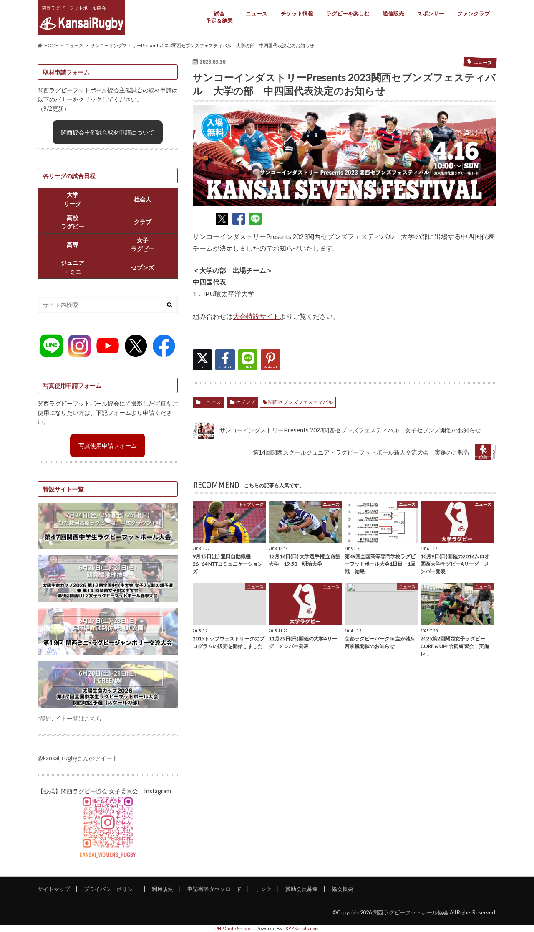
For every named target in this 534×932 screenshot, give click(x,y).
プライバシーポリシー (111, 889)
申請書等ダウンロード (214, 889)
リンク (263, 889)
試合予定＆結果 (219, 17)
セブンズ (245, 402)
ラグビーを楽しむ (348, 13)
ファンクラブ (473, 13)
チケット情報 (297, 13)
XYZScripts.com (302, 928)
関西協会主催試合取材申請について (107, 132)
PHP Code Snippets (235, 928)
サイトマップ (54, 889)
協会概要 (342, 889)
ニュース (256, 13)
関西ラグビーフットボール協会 (410, 912)
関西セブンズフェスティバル (300, 402)
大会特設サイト (256, 316)
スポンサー (430, 13)
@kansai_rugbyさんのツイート (78, 758)
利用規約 (163, 889)
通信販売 (393, 13)
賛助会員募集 (301, 889)
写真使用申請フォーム (107, 445)
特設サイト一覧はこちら (70, 718)
